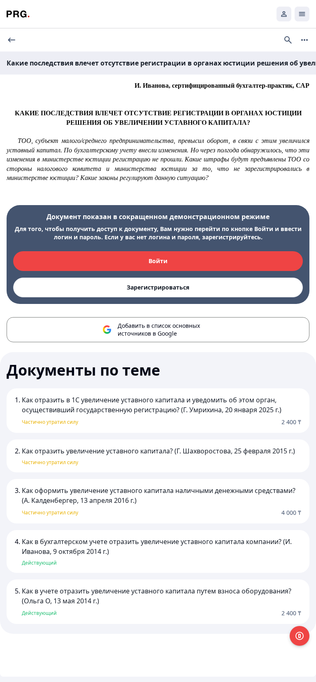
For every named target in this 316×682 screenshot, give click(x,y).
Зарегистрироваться (158, 287)
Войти (158, 261)
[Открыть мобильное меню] (302, 14)
